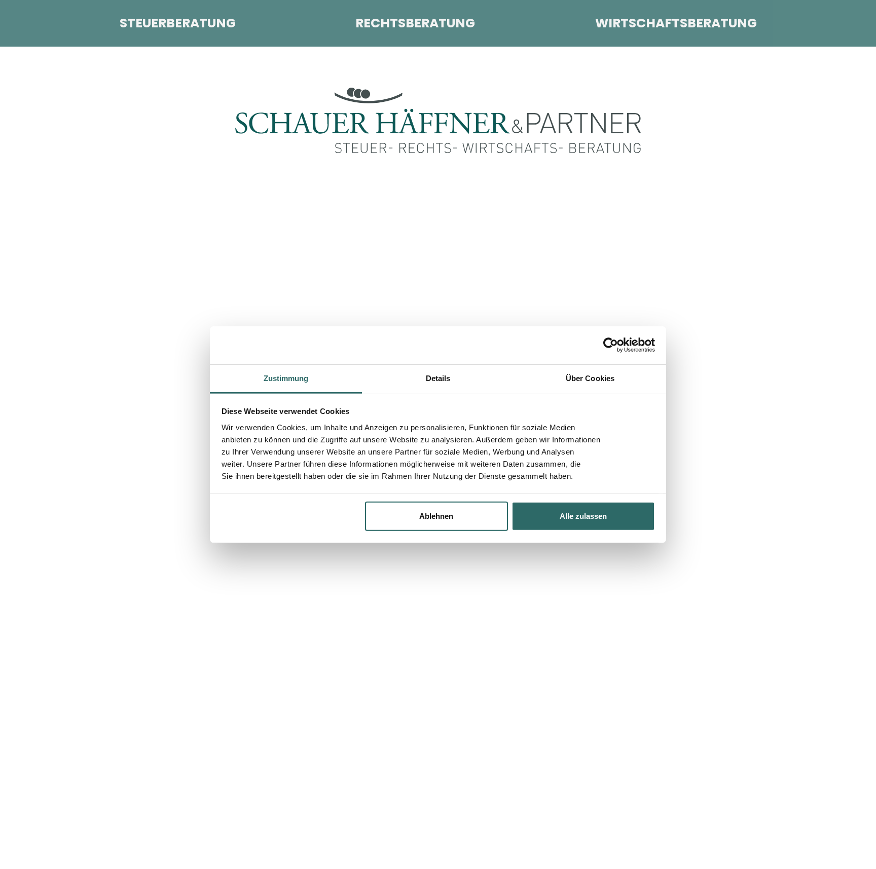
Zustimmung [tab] (286, 377)
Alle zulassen (583, 516)
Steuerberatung (178, 23)
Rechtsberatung (415, 23)
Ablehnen (436, 516)
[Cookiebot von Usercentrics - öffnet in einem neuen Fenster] (610, 345)
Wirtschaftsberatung (676, 23)
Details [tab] (438, 377)
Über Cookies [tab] (590, 377)
